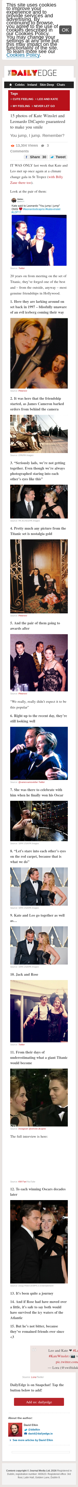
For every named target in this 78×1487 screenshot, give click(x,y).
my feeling (21, 106)
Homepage (10, 85)
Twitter (21, 268)
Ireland (32, 84)
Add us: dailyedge (39, 1401)
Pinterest (22, 391)
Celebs (20, 84)
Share (37, 157)
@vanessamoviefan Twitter (31, 782)
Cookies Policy (23, 55)
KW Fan (22, 1181)
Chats (61, 84)
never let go (44, 106)
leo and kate (47, 99)
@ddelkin (34, 1429)
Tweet (60, 157)
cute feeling (23, 99)
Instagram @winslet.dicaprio (32, 1128)
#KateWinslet (59, 1356)
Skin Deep (47, 84)
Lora (33, 1377)
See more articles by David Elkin (33, 1440)
